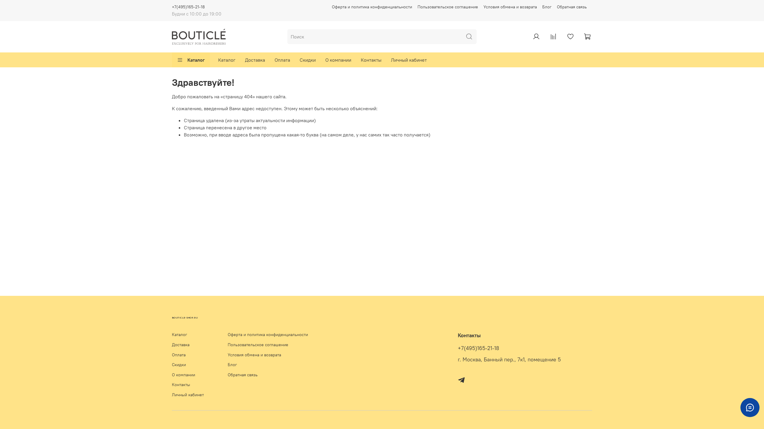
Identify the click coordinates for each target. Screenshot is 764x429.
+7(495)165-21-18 (188, 7)
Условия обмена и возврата (510, 7)
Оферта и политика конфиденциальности (372, 7)
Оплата (282, 60)
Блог (547, 7)
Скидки (308, 60)
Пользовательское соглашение (448, 7)
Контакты (371, 60)
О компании (338, 60)
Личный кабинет (409, 60)
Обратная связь (572, 7)
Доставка (255, 60)
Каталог (196, 60)
